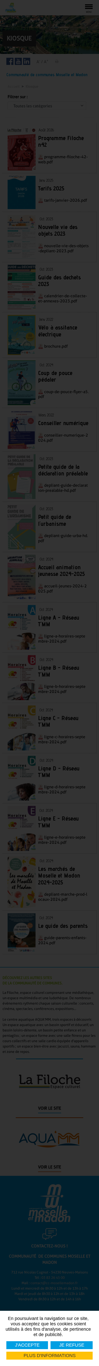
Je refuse (71, 1345)
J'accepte (27, 1345)
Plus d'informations (50, 1355)
